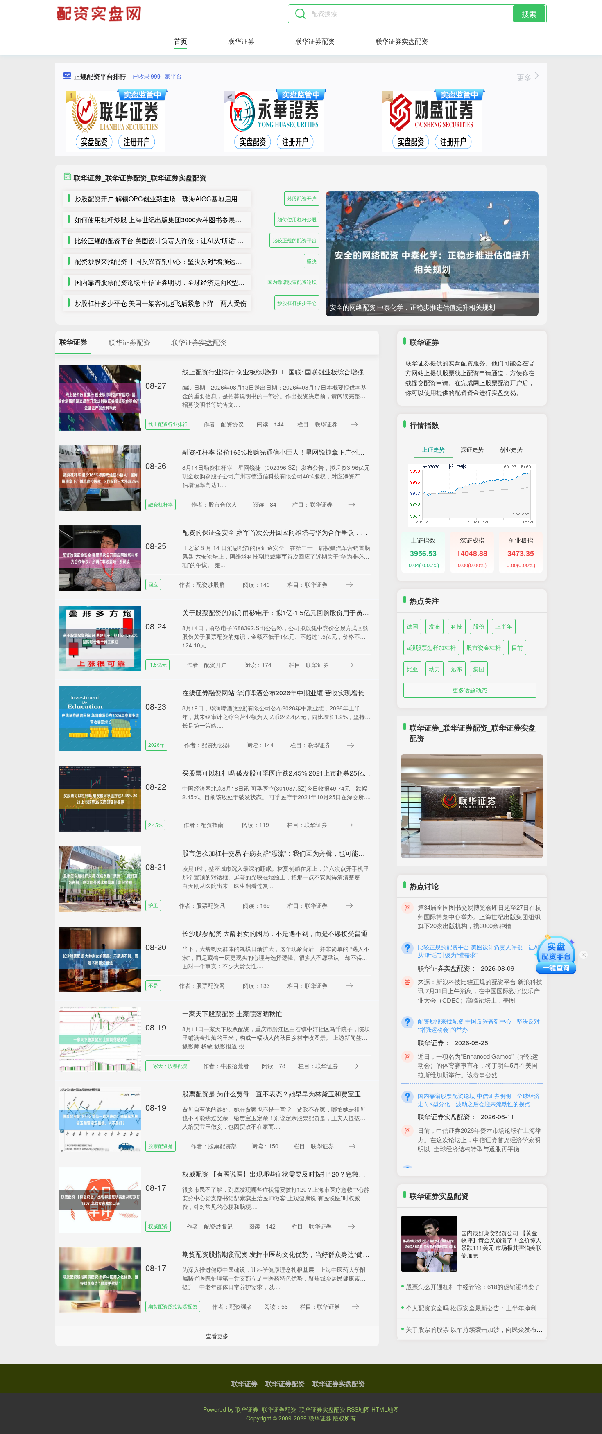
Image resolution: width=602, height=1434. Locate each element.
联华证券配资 (315, 41)
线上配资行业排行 (168, 423)
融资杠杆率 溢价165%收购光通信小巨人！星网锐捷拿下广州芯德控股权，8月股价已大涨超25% (321, 452)
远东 (456, 669)
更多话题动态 (470, 690)
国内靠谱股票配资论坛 (292, 281)
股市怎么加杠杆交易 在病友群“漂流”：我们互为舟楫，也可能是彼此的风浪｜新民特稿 (306, 853)
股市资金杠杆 (483, 647)
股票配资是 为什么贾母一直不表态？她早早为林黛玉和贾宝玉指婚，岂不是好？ (297, 1093)
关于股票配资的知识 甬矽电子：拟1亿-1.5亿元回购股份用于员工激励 (282, 612)
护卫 (153, 905)
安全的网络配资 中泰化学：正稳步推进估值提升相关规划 (412, 307)
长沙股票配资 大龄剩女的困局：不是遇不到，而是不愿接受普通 (274, 933)
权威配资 (158, 1225)
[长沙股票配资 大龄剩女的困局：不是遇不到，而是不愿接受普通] (100, 958)
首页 (180, 41)
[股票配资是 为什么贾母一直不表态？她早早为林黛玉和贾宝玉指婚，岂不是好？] (100, 1119)
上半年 (503, 626)
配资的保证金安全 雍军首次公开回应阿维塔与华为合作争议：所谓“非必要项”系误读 (303, 532)
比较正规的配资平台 (294, 240)
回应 (153, 584)
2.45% (155, 824)
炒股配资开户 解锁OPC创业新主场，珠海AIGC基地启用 (156, 198)
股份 (478, 626)
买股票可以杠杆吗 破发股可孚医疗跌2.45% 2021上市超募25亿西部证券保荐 (292, 773)
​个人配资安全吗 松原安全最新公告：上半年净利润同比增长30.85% (496, 1307)
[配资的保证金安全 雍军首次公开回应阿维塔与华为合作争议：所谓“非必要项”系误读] (100, 557)
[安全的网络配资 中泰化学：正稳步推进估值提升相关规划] (432, 262)
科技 (456, 626)
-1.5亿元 (157, 664)
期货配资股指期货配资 (172, 1306)
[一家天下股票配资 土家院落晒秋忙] (100, 1039)
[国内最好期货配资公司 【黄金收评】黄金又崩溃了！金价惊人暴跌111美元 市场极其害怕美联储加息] (429, 1244)
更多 (525, 77)
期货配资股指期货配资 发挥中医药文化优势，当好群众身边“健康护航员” (286, 1254)
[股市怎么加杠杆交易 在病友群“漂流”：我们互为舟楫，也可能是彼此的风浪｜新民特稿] (100, 878)
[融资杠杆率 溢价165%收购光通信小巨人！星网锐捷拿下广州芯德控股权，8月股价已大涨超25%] (100, 477)
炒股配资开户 (302, 198)
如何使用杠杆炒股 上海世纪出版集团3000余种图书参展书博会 (165, 219)
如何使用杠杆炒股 (297, 219)
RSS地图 (358, 1409)
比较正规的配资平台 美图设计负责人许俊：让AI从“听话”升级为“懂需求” (178, 240)
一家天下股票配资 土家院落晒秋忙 (232, 1013)
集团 (478, 669)
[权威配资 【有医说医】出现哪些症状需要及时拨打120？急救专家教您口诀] (100, 1199)
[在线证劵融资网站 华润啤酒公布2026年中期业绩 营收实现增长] (100, 718)
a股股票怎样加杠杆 (431, 647)
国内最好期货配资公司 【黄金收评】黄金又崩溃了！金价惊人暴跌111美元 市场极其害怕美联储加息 (501, 1244)
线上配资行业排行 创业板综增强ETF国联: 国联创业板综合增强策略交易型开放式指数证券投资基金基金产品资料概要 (351, 372)
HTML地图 (385, 1409)
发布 (434, 626)
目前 (517, 647)
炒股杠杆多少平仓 (297, 302)
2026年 (156, 744)
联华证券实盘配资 (402, 41)
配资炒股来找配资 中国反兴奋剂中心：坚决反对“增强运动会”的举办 (172, 261)
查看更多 (217, 1336)
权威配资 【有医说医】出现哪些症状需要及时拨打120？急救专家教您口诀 (290, 1174)
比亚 (412, 669)
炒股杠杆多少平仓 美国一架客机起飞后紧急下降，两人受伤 (161, 303)
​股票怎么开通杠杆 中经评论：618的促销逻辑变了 (473, 1286)
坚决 (312, 260)
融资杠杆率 (160, 504)
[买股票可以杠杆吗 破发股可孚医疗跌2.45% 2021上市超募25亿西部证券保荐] (100, 798)
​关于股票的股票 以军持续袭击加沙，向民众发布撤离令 (480, 1329)
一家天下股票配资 (168, 1065)
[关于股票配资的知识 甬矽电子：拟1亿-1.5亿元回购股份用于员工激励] (100, 638)
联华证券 (241, 41)
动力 (434, 669)
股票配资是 (160, 1145)
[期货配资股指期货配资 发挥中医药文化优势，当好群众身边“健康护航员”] (100, 1279)
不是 (153, 985)
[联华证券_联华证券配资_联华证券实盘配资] (100, 13)
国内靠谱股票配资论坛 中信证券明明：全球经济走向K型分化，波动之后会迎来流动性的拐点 (209, 282)
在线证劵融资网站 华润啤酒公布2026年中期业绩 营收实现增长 (273, 692)
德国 (412, 626)
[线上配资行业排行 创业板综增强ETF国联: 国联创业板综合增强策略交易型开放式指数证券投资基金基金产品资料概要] (100, 397)
